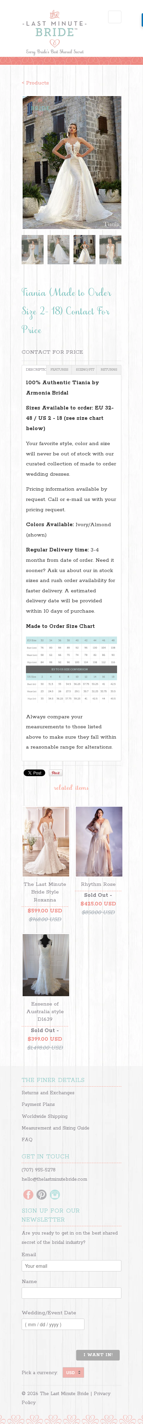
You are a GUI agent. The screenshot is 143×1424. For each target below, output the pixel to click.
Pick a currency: (42, 1373)
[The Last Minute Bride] (55, 33)
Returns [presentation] (109, 369)
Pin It (56, 773)
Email (29, 1254)
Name (29, 1281)
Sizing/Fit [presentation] (85, 369)
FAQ (27, 1140)
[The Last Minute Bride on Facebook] (28, 1195)
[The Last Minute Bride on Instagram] (55, 1195)
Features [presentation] (60, 369)
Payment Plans (38, 1105)
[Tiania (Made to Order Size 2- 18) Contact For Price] (71, 162)
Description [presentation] (36, 369)
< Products (35, 82)
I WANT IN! (97, 1355)
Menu (114, 17)
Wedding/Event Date (49, 1312)
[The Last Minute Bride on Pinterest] (41, 1195)
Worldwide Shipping (45, 1117)
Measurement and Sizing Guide (55, 1128)
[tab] (34, 370)
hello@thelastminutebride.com (54, 1179)
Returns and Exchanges (48, 1093)
